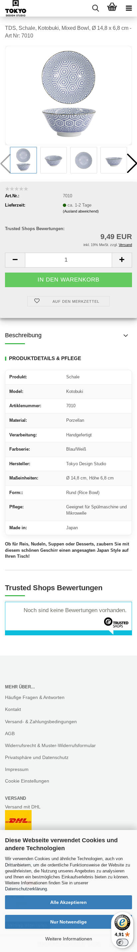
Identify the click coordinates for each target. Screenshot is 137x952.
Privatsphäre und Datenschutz (36, 757)
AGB (10, 733)
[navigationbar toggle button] (128, 8)
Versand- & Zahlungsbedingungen (41, 721)
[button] (15, 260)
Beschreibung (23, 335)
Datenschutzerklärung (26, 888)
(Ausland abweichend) (81, 211)
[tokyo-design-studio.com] (13, 8)
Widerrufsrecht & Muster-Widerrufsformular (50, 745)
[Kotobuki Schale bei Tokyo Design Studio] (68, 95)
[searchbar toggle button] (95, 8)
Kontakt (13, 709)
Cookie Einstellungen (27, 781)
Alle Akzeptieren (68, 902)
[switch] (122, 942)
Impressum (17, 769)
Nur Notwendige (68, 921)
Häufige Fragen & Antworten (35, 697)
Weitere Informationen (68, 938)
